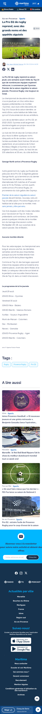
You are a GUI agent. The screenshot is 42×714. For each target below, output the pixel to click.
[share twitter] (26, 573)
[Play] (38, 709)
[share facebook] (16, 573)
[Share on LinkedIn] (12, 69)
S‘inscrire (32, 557)
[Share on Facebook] (4, 69)
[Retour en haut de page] (37, 699)
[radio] (9, 582)
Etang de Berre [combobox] (23, 709)
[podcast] (34, 582)
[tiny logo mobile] (21, 3)
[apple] (21, 641)
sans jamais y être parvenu (13, 206)
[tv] (21, 582)
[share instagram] (21, 573)
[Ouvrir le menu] (7, 3)
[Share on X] (8, 69)
